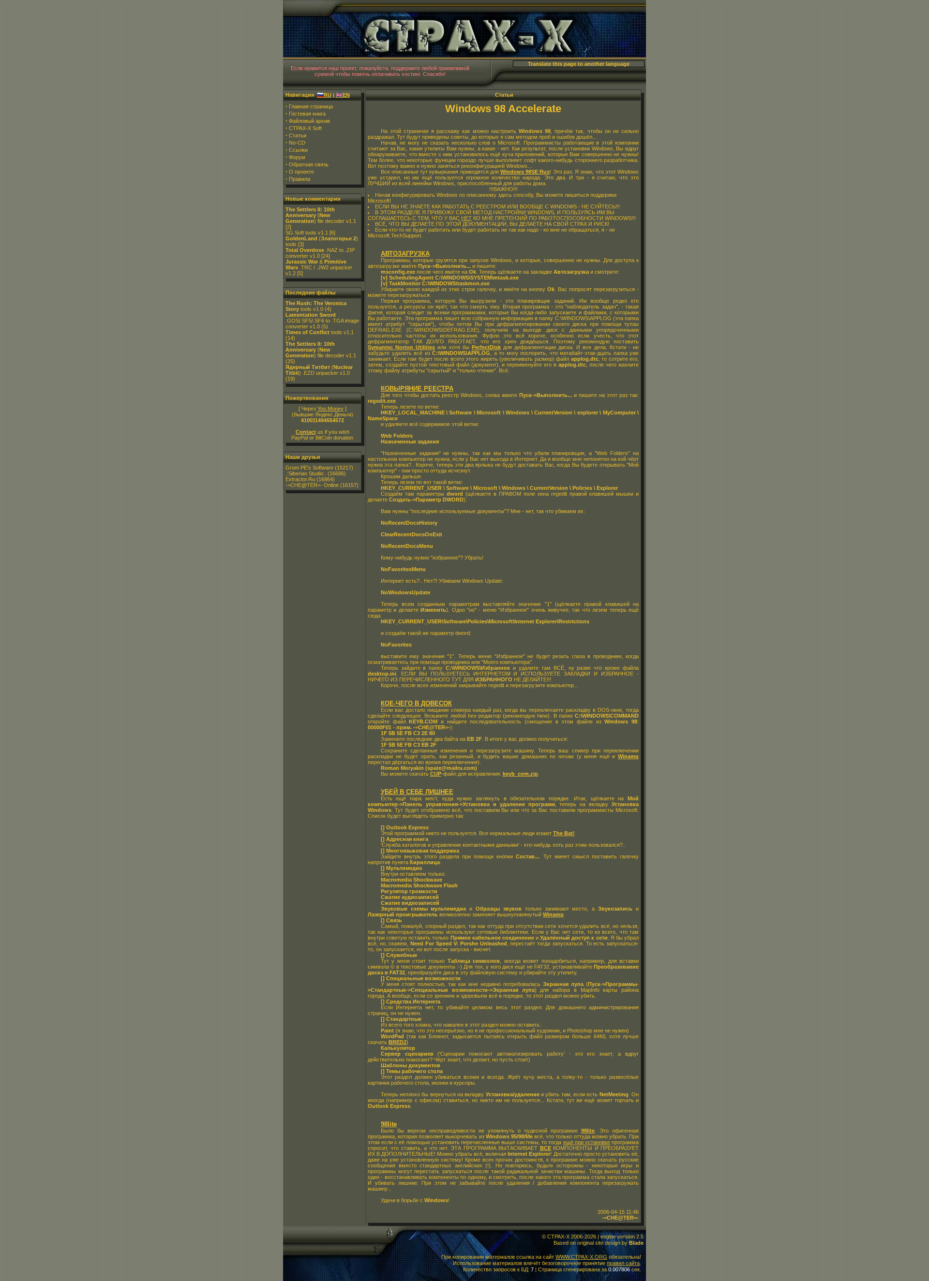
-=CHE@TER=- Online (312, 485)
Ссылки (298, 150)
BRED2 (397, 1042)
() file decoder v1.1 (320, 215)
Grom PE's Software (309, 468)
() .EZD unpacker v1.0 (319, 370)
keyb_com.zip (520, 774)
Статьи (297, 135)
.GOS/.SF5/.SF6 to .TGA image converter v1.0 (322, 320)
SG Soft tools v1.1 (306, 233)
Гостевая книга (307, 114)
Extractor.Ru (300, 479)
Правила (299, 179)
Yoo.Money (330, 409)
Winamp (628, 756)
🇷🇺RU (324, 95)
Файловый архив (309, 121)
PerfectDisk (486, 347)
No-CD (297, 143)
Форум (297, 157)
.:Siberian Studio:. (305, 473)
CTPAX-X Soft (305, 128)
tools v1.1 (319, 332)
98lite (588, 1131)
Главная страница (311, 106)
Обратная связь (309, 164)
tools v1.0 (315, 306)
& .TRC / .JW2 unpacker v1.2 (318, 267)
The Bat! (564, 833)
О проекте (301, 172)
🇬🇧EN (343, 95)
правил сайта (623, 1263)
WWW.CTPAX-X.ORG (581, 1257)
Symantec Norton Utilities (401, 347)
